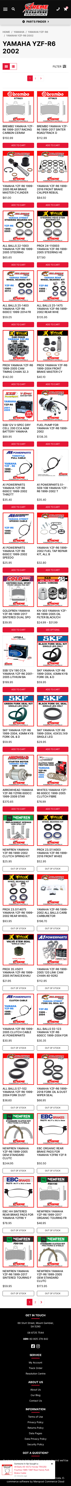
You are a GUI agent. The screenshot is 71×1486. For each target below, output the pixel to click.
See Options (52, 629)
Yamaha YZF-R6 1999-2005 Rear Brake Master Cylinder (18, 189)
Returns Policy (36, 1427)
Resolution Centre (35, 1373)
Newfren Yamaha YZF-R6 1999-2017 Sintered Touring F (17, 1274)
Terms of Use (35, 1416)
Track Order (35, 1368)
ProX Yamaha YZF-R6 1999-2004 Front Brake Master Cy (52, 368)
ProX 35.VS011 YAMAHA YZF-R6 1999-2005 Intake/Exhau (18, 972)
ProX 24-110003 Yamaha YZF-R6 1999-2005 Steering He (52, 249)
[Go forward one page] (41, 78)
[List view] (13, 66)
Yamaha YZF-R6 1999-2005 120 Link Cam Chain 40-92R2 (52, 972)
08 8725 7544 (35, 1332)
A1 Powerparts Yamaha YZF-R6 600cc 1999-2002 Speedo (15, 552)
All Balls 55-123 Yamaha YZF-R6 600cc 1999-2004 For (52, 1032)
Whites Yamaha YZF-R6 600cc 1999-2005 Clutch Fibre (52, 793)
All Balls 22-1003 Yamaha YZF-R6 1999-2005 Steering (18, 249)
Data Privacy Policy (36, 1438)
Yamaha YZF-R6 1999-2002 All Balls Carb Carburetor (52, 913)
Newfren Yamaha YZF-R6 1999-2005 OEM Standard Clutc (16, 1153)
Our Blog (35, 1395)
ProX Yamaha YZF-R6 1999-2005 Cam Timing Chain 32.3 (18, 368)
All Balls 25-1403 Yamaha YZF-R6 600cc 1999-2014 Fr (17, 309)
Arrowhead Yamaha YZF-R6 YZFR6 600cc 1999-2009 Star (18, 793)
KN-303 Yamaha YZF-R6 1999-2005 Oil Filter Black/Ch (52, 614)
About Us (35, 1389)
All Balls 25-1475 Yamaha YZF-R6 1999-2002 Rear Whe (52, 309)
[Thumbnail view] (6, 66)
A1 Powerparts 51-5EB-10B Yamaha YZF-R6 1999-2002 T (52, 488)
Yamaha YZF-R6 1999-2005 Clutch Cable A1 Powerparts (18, 1032)
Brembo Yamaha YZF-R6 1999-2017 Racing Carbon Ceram (18, 129)
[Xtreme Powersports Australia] (35, 9)
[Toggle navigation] (5, 9)
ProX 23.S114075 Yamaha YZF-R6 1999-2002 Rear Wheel (18, 913)
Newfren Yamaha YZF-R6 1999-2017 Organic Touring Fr (52, 1215)
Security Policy (35, 1444)
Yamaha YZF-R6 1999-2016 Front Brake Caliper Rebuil (52, 189)
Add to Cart (18, 145)
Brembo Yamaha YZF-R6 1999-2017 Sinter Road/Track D (52, 129)
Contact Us (35, 1400)
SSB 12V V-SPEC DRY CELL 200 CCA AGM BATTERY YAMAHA (17, 428)
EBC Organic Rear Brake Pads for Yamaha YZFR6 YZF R (51, 1152)
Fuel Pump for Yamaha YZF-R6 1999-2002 (52, 428)
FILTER (57, 66)
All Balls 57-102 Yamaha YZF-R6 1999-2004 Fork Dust (18, 1092)
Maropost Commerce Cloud (48, 1481)
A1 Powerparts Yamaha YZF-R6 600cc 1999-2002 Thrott (15, 489)
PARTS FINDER (36, 21)
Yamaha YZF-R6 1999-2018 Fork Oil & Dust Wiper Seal (52, 1092)
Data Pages (35, 1433)
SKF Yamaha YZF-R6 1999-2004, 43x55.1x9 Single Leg (52, 733)
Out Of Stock (18, 868)
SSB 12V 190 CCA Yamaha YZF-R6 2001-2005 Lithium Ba (18, 674)
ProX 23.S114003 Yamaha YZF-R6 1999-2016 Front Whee (52, 853)
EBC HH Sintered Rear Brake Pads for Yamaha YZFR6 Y (18, 1215)
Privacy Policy (35, 1422)
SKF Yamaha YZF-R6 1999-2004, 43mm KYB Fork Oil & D (52, 674)
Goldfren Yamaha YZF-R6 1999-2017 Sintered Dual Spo (17, 614)
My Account (35, 1362)
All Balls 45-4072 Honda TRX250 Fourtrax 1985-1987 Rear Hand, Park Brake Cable (31, 1469)
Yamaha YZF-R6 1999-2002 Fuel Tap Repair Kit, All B (52, 551)
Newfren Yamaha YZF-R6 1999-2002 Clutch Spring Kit (16, 853)
